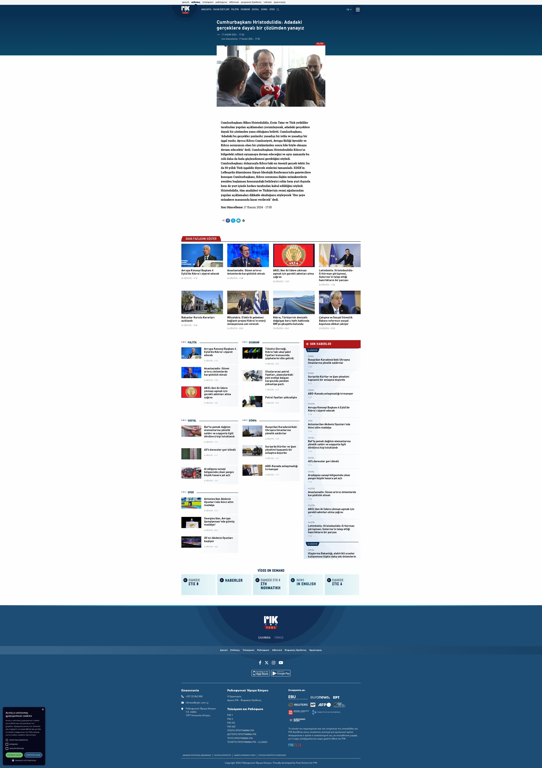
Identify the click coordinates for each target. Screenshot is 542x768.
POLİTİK (320, 44)
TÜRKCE (279, 637)
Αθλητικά (277, 650)
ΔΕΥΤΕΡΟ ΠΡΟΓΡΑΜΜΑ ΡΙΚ (241, 734)
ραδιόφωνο (221, 2)
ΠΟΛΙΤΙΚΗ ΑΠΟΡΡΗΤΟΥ (222, 755)
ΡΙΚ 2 (230, 719)
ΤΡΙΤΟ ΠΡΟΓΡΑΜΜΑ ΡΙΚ (240, 738)
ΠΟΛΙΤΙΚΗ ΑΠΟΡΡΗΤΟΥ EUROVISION (272, 755)
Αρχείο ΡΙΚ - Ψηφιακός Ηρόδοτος (244, 700)
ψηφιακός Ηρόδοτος (251, 2)
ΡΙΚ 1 (230, 715)
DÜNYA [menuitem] (264, 9)
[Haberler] (234, 584)
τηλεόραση (208, 2)
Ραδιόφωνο (263, 650)
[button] (7, 740)
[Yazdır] (243, 220)
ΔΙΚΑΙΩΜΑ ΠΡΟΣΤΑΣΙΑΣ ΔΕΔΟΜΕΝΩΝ (197, 755)
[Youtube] (280, 663)
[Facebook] (261, 663)
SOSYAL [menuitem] (255, 9)
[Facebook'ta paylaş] (228, 220)
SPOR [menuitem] (272, 9)
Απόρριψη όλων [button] (33, 755)
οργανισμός (280, 2)
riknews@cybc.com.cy (197, 703)
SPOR (191, 492)
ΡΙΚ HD (231, 723)
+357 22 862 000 (194, 697)
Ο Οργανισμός (234, 697)
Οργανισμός (315, 650)
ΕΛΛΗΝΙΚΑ (264, 637)
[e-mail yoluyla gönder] (238, 220)
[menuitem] (278, 10)
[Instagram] (274, 663)
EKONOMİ (254, 342)
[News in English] (306, 584)
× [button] (43, 710)
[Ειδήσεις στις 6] (342, 584)
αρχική (185, 2)
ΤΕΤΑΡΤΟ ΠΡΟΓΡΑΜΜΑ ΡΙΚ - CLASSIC (247, 742)
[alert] (24, 736)
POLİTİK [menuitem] (235, 9)
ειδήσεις (195, 2)
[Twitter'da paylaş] (233, 220)
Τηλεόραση (248, 650)
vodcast (268, 2)
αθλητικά (234, 2)
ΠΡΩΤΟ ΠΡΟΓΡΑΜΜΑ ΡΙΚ (240, 731)
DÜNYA (253, 420)
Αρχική (224, 650)
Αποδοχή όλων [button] (14, 755)
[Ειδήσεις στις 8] (198, 584)
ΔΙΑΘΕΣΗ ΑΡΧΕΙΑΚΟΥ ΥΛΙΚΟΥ (245, 755)
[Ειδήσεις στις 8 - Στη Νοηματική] (270, 584)
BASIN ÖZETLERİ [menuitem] (221, 9)
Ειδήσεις (235, 650)
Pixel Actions (302, 763)
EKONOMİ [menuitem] (245, 9)
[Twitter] (267, 663)
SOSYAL (192, 420)
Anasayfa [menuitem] (206, 9)
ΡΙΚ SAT (231, 727)
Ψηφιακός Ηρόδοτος (296, 650)
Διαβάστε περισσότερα (27, 735)
